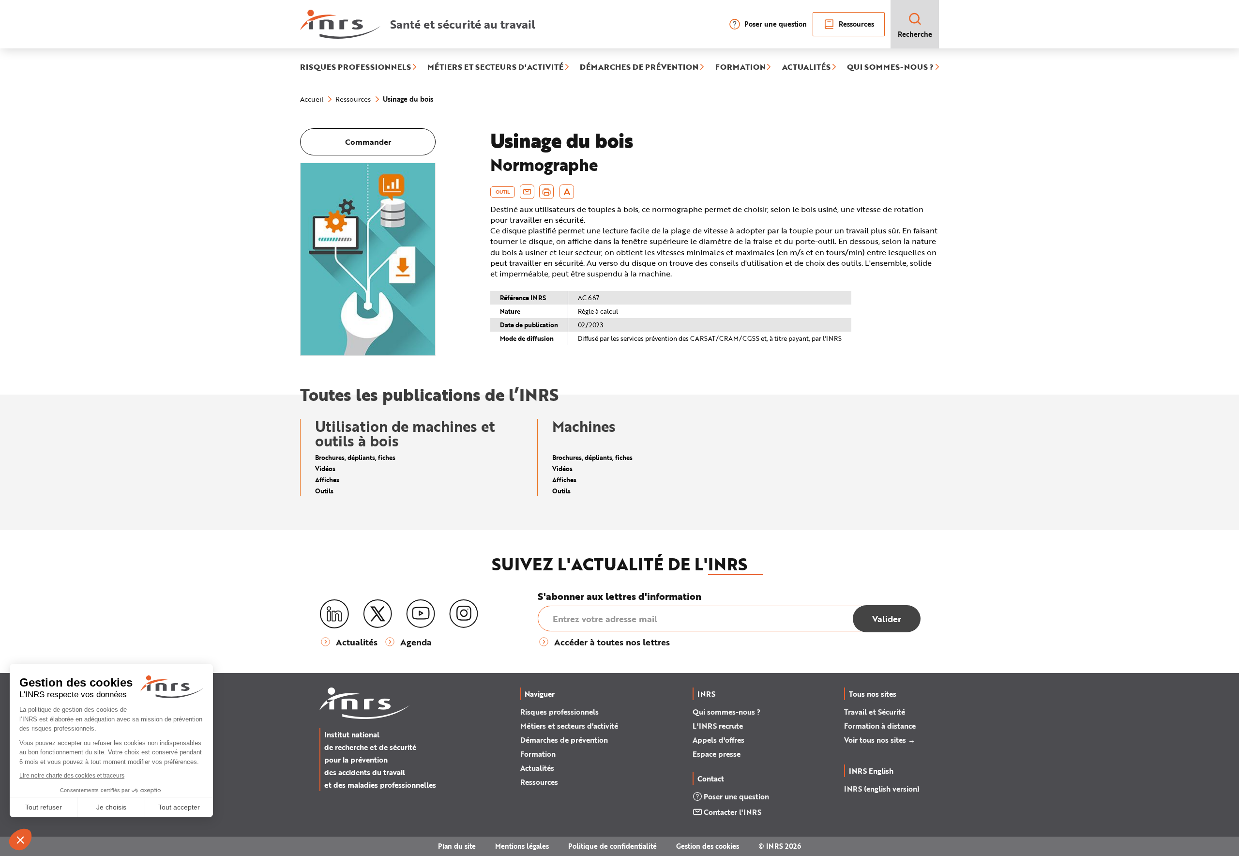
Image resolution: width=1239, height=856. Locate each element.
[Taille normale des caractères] (567, 191)
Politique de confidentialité (612, 846)
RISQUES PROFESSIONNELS (355, 67)
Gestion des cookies (707, 846)
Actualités (537, 768)
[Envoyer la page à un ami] (527, 191)
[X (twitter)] (377, 614)
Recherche (915, 34)
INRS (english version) (882, 788)
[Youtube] (420, 614)
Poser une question (775, 24)
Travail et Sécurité (874, 711)
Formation (538, 754)
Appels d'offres (718, 739)
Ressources (856, 24)
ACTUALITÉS (806, 67)
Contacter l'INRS (732, 812)
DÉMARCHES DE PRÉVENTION (639, 67)
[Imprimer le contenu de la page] (547, 192)
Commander (368, 141)
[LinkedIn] (334, 614)
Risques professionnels (559, 711)
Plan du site (457, 846)
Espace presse (716, 754)
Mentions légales (522, 846)
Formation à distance (880, 725)
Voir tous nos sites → (879, 739)
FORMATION (740, 67)
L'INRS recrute (718, 725)
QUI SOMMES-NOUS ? (890, 67)
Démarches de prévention (564, 739)
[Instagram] (463, 614)
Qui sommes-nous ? (726, 711)
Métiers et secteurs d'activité (569, 725)
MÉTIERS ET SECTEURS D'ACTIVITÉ (495, 67)
